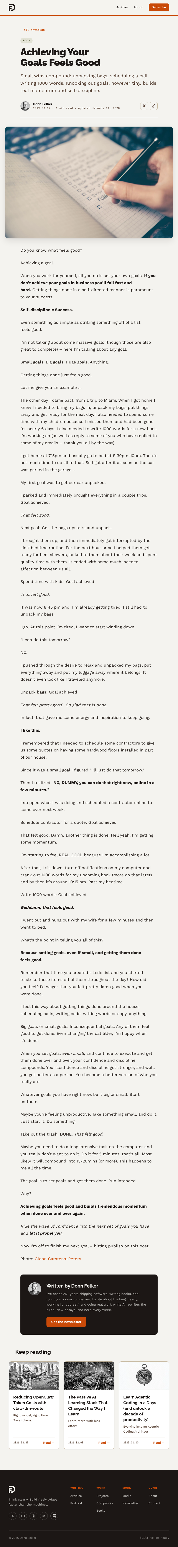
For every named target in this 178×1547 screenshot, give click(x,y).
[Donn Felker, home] (12, 7)
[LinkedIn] (44, 1516)
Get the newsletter (66, 1322)
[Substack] (54, 1516)
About (138, 7)
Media (126, 1495)
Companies (104, 1503)
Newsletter (130, 1503)
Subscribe (159, 7)
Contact (154, 1503)
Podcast (76, 1503)
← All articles (32, 30)
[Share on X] (144, 106)
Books (100, 1510)
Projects (102, 1495)
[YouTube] (23, 1516)
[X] (12, 1516)
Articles (122, 7)
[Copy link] (154, 106)
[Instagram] (33, 1516)
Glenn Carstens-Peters (58, 1258)
